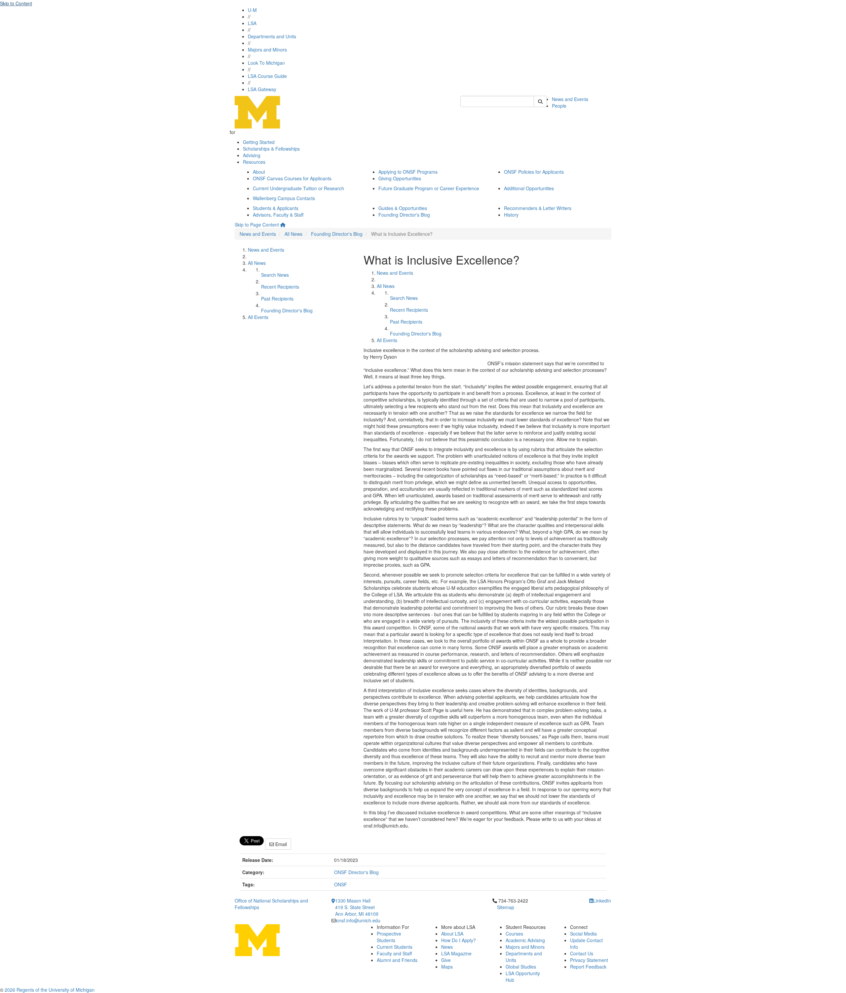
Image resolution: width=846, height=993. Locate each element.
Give (446, 960)
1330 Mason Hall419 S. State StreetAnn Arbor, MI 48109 (356, 907)
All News (293, 234)
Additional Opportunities (529, 188)
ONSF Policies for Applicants (534, 171)
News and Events (570, 99)
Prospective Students (389, 936)
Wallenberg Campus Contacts (284, 198)
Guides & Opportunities (402, 208)
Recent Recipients (280, 286)
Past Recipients (277, 298)
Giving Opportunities (399, 178)
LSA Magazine (456, 953)
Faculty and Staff (394, 953)
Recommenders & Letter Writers (537, 208)
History (511, 214)
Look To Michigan (266, 62)
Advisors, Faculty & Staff (278, 214)
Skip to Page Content (257, 224)
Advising (251, 155)
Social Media (583, 933)
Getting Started (259, 142)
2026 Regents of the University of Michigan (50, 989)
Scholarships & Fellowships (271, 148)
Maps (447, 966)
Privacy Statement (589, 960)
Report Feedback (588, 966)
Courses (514, 933)
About (259, 171)
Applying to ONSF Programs (408, 171)
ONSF (340, 884)
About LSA (452, 933)
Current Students (394, 946)
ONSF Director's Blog (356, 872)
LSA (252, 23)
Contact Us (581, 953)
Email (280, 844)
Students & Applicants (275, 208)
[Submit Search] (540, 101)
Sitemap (505, 907)
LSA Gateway (262, 89)
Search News (275, 274)
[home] (283, 224)
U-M (252, 10)
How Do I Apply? (458, 940)
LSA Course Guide (267, 76)
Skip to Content (16, 3)
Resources (254, 162)
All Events (258, 317)
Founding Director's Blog (404, 214)
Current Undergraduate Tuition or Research (298, 188)
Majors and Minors (267, 49)
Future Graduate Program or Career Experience (428, 188)
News (447, 946)
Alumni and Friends (397, 960)
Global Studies (521, 966)
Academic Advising (525, 940)
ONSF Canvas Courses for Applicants (292, 178)
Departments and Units (272, 36)
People (559, 105)
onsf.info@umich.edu (358, 920)
